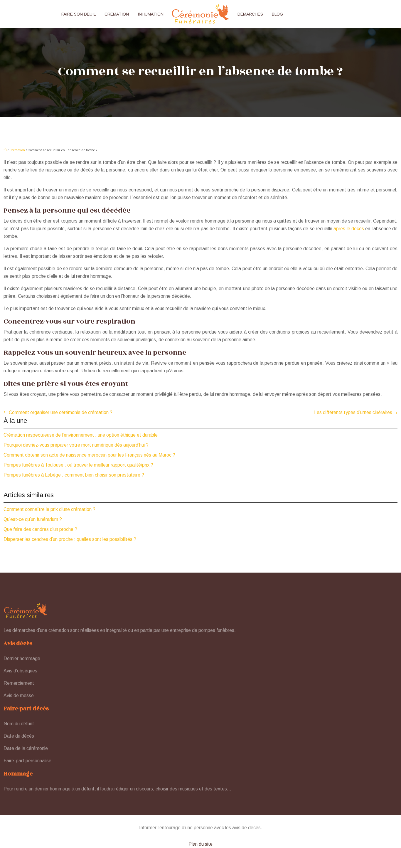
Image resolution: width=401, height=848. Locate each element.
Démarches (250, 14)
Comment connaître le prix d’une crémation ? (49, 509)
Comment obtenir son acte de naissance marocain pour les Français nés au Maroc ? (89, 454)
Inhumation (151, 14)
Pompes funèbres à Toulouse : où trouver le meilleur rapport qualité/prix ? (78, 464)
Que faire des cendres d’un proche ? (40, 529)
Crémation (117, 14)
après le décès (348, 228)
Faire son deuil (78, 14)
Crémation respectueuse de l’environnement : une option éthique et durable (81, 435)
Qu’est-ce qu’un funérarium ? (33, 519)
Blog (277, 14)
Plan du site (200, 844)
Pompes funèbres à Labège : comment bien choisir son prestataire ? (74, 474)
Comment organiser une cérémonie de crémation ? (60, 412)
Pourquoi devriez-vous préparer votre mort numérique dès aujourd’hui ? (76, 444)
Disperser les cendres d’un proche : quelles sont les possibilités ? (70, 539)
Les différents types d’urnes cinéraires (353, 412)
